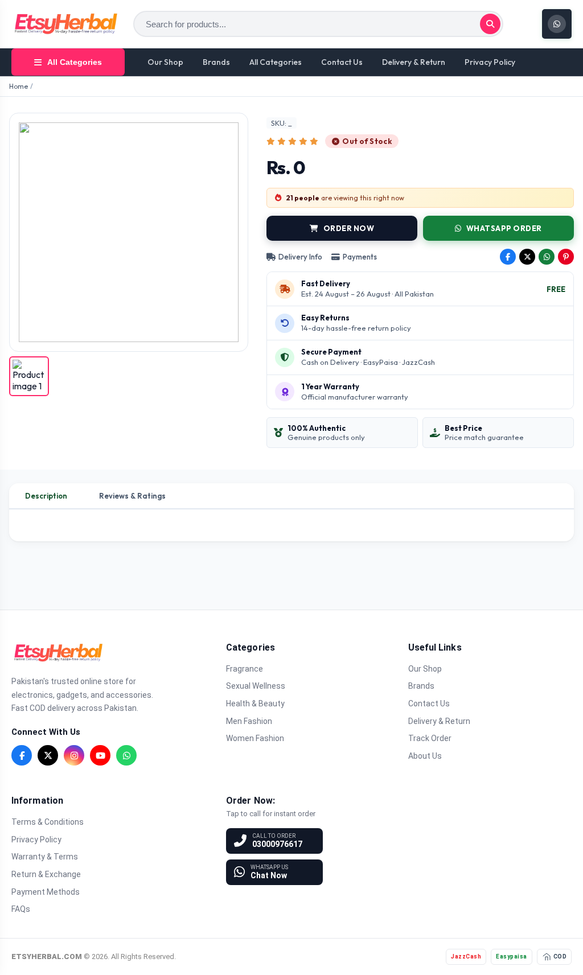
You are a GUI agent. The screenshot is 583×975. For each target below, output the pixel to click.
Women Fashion (255, 738)
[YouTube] (100, 755)
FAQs (20, 909)
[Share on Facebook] (508, 257)
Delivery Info (300, 256)
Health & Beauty (255, 703)
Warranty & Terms (44, 856)
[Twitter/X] (48, 755)
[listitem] (29, 376)
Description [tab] (46, 495)
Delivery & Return (413, 62)
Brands (216, 62)
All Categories (275, 62)
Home (18, 86)
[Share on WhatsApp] (547, 257)
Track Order (429, 738)
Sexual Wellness (255, 685)
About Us (425, 755)
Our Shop (165, 62)
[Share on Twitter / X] (527, 257)
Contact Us (342, 62)
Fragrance (244, 668)
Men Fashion (249, 721)
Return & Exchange (46, 874)
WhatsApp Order (504, 228)
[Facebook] (21, 755)
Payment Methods (45, 891)
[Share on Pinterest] (566, 257)
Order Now (349, 228)
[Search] (490, 24)
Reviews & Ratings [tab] (132, 495)
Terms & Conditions (47, 821)
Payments (360, 256)
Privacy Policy (490, 62)
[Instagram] (74, 755)
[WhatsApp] (126, 755)
